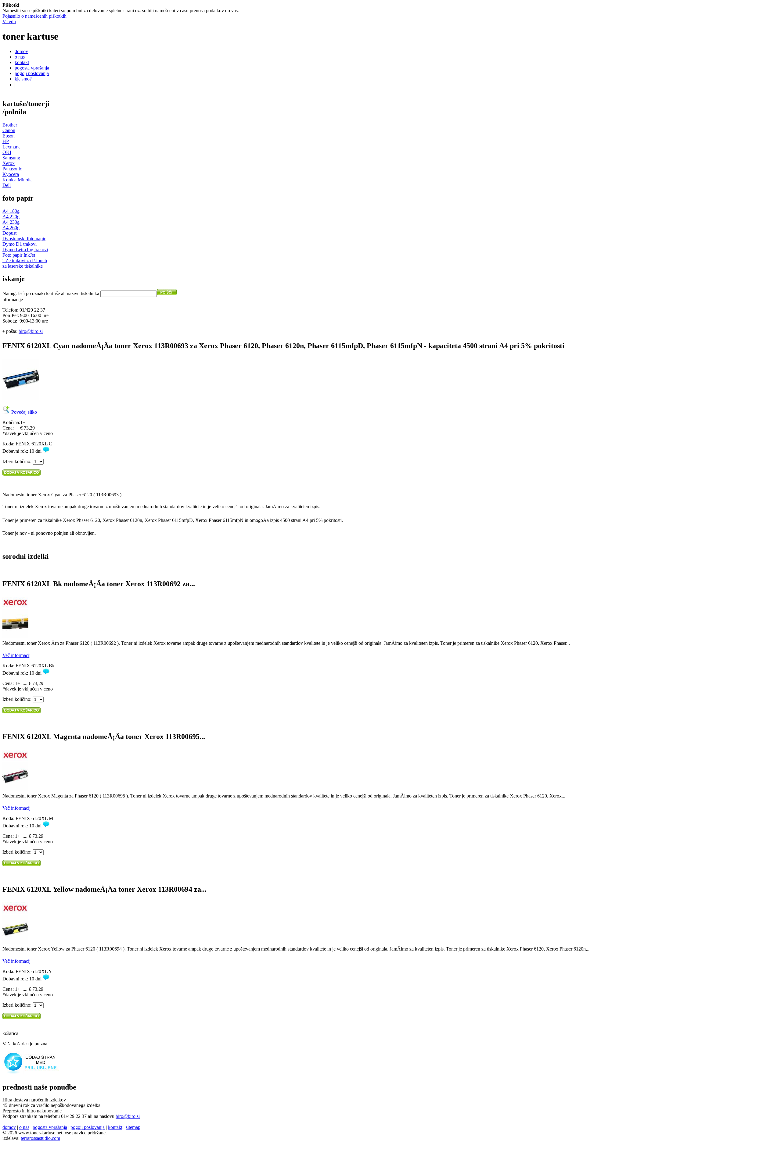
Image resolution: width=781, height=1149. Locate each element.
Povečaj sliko (24, 412)
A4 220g (11, 216)
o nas (20, 56)
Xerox (8, 163)
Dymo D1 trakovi (19, 244)
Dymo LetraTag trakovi (25, 249)
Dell (6, 185)
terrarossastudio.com (40, 1138)
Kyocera (10, 174)
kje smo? (23, 78)
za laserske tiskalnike (22, 266)
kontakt (22, 62)
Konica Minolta (17, 179)
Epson (8, 135)
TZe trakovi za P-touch (24, 260)
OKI (6, 152)
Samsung (11, 157)
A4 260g (11, 227)
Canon (8, 130)
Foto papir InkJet (18, 255)
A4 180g (11, 211)
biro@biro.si (31, 331)
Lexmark (11, 146)
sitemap (133, 1127)
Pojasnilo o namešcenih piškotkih (34, 16)
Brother (9, 124)
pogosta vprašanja (32, 67)
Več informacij (16, 655)
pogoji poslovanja (32, 73)
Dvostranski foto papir (23, 238)
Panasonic (12, 168)
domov (21, 51)
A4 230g (11, 222)
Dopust (9, 233)
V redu (9, 21)
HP (5, 141)
